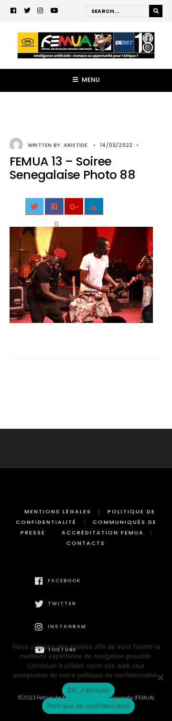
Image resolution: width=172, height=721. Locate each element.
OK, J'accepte (88, 690)
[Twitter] (27, 11)
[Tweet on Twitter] (34, 206)
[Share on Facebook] (54, 206)
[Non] (160, 677)
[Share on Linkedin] (94, 206)
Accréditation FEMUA (103, 532)
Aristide (76, 145)
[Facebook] (14, 11)
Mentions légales (57, 511)
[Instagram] (40, 11)
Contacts (85, 543)
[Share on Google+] (73, 206)
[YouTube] (54, 11)
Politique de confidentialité (88, 706)
